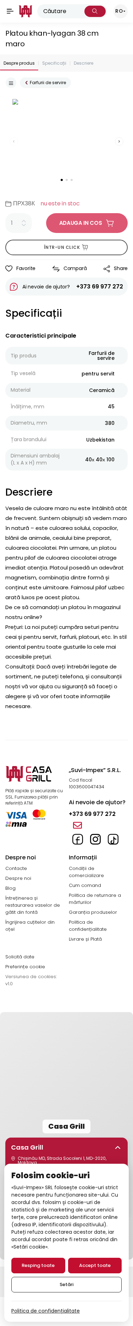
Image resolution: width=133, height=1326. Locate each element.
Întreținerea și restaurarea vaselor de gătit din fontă (32, 905)
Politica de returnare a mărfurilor (95, 899)
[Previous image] (14, 141)
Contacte (16, 868)
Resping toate (38, 1265)
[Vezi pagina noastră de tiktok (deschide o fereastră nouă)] (113, 839)
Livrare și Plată (85, 939)
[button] (66, 1147)
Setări (66, 1284)
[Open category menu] (11, 82)
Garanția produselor (93, 912)
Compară (75, 268)
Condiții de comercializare (86, 872)
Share (121, 268)
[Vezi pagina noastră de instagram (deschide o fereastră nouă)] (95, 839)
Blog (10, 888)
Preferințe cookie (25, 966)
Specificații (54, 63)
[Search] (95, 11)
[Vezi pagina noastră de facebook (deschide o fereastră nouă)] (77, 839)
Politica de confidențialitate (88, 926)
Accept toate (95, 1265)
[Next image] (119, 141)
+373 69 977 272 (99, 286)
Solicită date (19, 956)
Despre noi (18, 878)
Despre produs (19, 63)
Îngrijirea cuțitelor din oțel (30, 926)
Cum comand (85, 885)
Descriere (83, 63)
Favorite (25, 268)
